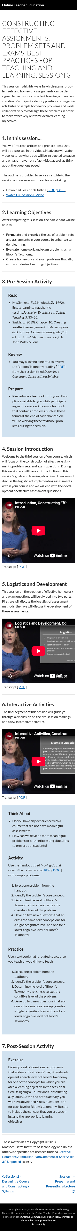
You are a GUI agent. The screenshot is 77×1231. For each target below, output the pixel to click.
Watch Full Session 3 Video (25, 195)
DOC (61, 190)
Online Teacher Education (23, 5)
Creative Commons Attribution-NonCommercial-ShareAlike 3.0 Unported (38, 1156)
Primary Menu (72, 5)
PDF (51, 190)
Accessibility (38, 1224)
